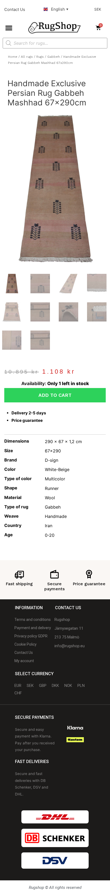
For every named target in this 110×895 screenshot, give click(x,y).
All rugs (27, 57)
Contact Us (14, 9)
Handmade (56, 516)
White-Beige (57, 469)
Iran (48, 525)
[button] (8, 27)
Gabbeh (53, 57)
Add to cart (55, 395)
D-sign (51, 460)
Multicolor (55, 478)
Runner (52, 488)
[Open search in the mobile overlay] (55, 43)
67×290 (53, 450)
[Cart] (100, 28)
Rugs (40, 57)
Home (12, 57)
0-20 (49, 535)
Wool (50, 497)
